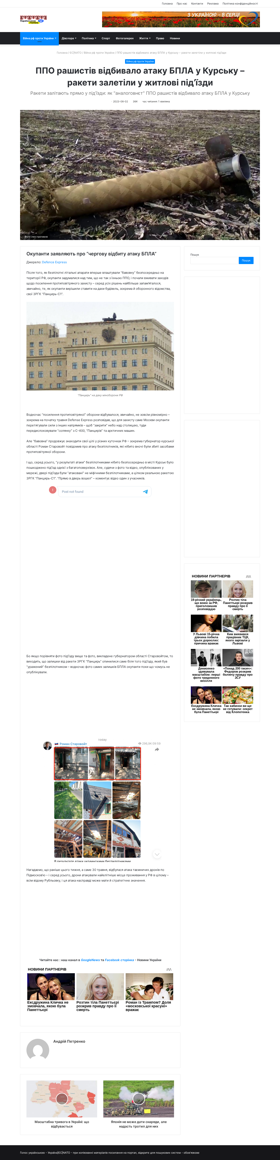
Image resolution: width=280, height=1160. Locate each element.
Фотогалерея (124, 38)
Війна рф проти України (38, 38)
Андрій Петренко (69, 1041)
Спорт (106, 38)
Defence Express (54, 262)
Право (160, 38)
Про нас (182, 3)
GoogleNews (90, 960)
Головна (167, 3)
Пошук (194, 254)
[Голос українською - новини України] (33, 20)
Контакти (197, 3)
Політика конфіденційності (240, 3)
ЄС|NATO (76, 52)
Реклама (213, 3)
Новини (175, 38)
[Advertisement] (100, 709)
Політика (88, 38)
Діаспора (68, 38)
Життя (143, 38)
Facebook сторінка (119, 960)
